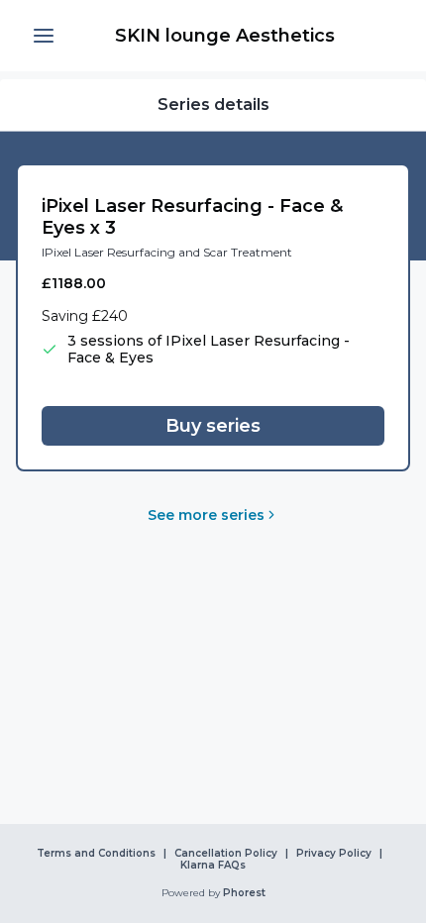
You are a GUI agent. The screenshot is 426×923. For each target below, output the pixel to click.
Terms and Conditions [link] (96, 854)
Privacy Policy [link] (334, 854)
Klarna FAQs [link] (213, 866)
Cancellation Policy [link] (225, 854)
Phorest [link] (244, 893)
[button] (43, 36)
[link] (224, 35)
